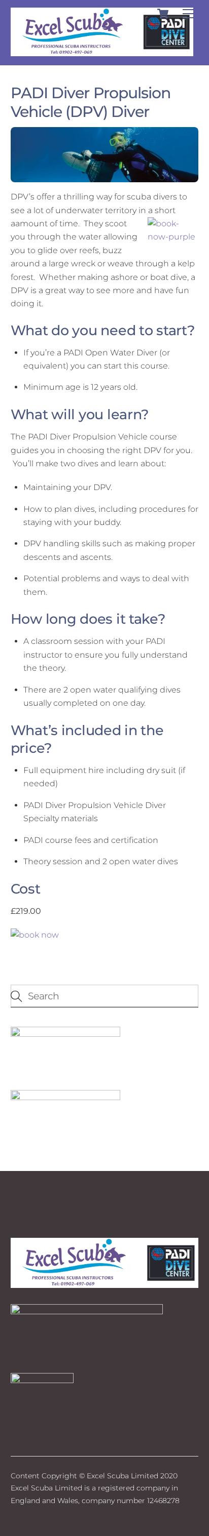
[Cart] (163, 14)
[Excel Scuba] (102, 52)
